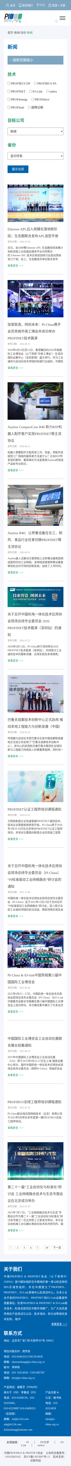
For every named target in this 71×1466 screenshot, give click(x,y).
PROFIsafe (17, 107)
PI (27, 1442)
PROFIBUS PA (47, 83)
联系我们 (27, 5)
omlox (53, 91)
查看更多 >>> (15, 265)
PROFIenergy (19, 99)
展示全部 (18, 169)
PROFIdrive (41, 99)
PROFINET (18, 91)
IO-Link (37, 91)
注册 (62, 5)
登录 (54, 5)
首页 (10, 32)
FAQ (42, 5)
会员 (12, 5)
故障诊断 (36, 107)
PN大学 (44, 1442)
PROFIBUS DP (20, 83)
